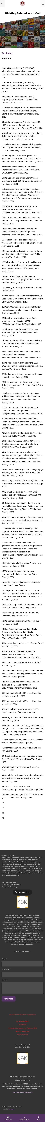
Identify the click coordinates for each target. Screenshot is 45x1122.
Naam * (4, 959)
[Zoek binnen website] (2, 3)
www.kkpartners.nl (22, 1034)
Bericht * (4, 980)
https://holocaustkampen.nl (22, 1092)
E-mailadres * (6, 969)
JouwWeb (11, 1109)
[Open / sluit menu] (42, 3)
